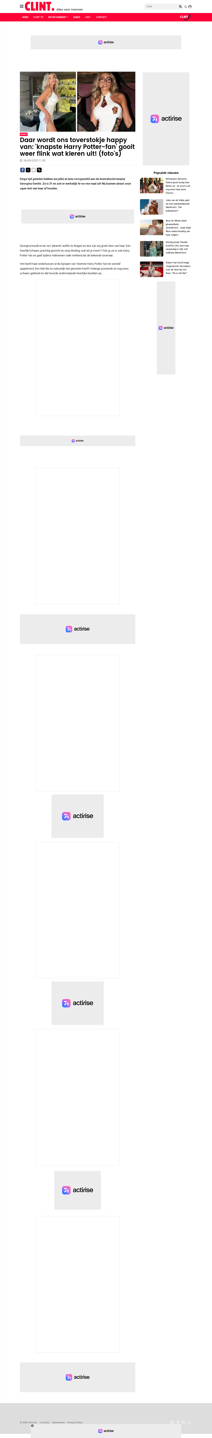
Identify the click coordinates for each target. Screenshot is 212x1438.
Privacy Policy (75, 1422)
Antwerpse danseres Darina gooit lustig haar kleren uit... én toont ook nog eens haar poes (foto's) (178, 185)
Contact (101, 17)
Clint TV (38, 17)
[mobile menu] (21, 6)
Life (87, 17)
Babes (76, 17)
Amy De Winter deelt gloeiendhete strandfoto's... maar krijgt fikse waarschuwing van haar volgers (178, 227)
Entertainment (57, 17)
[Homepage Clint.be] (78, 6)
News (25, 17)
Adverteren (58, 1422)
